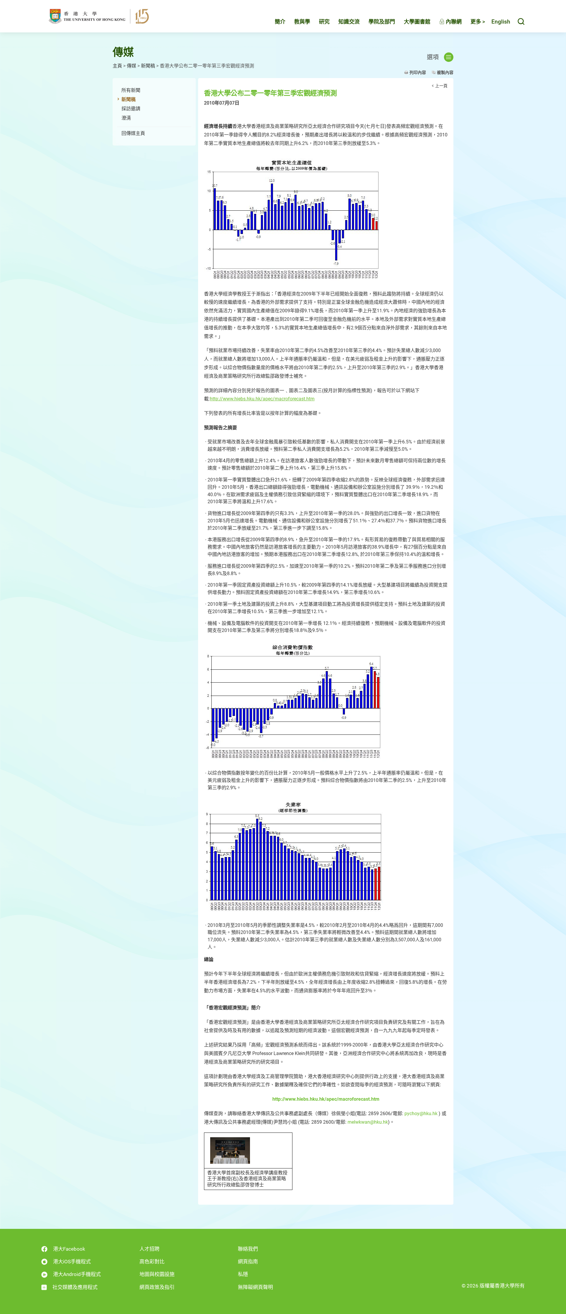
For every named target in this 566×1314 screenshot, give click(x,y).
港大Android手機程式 (77, 1274)
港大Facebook (69, 1249)
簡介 (280, 22)
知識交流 (349, 22)
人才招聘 (149, 1249)
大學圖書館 (417, 22)
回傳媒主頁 (133, 133)
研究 (324, 22)
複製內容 (445, 72)
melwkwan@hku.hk (368, 1122)
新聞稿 (148, 66)
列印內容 (417, 72)
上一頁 (441, 85)
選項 (433, 57)
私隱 (243, 1274)
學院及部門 (381, 22)
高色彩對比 (151, 1262)
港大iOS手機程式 (72, 1262)
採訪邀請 (130, 108)
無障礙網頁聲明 (255, 1287)
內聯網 (453, 22)
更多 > (477, 22)
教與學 (302, 22)
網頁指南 (248, 1262)
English (500, 21)
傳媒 (131, 66)
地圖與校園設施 (157, 1274)
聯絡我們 (248, 1249)
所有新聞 (130, 90)
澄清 (126, 118)
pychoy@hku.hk (420, 1113)
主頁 (117, 66)
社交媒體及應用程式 (75, 1287)
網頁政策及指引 (157, 1287)
